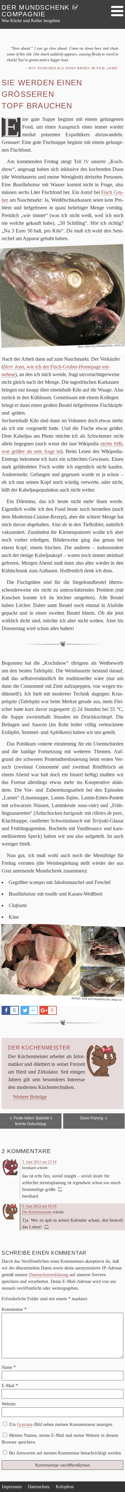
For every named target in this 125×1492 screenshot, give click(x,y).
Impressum (12, 1486)
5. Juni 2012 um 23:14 (39, 1162)
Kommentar (14, 1309)
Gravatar (25, 1424)
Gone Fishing (92, 1118)
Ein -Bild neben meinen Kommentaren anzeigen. (61, 1424)
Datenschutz (39, 1486)
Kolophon (65, 1486)
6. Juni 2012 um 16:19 (39, 1206)
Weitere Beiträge (30, 1097)
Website (9, 1404)
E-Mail (10, 1385)
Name (9, 1367)
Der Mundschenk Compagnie (40, 11)
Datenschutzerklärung (48, 1274)
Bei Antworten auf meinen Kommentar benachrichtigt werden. (65, 1453)
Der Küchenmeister (99, 346)
